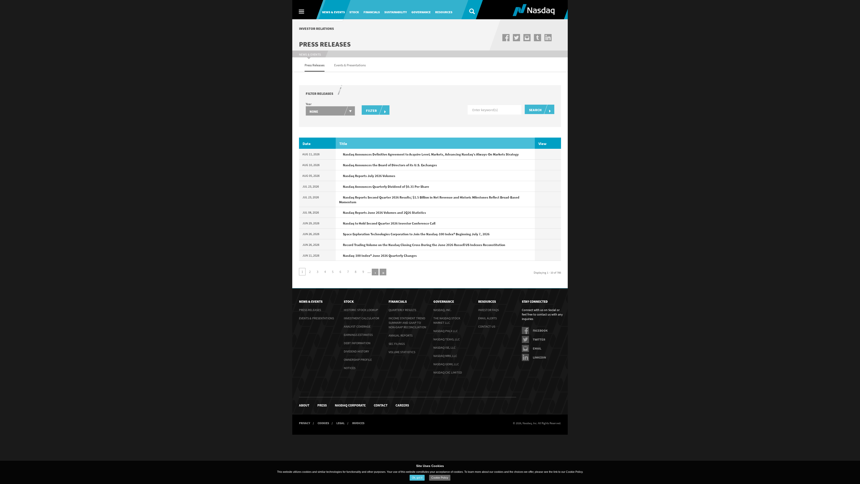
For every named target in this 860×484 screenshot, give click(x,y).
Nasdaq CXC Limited (447, 372)
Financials (371, 12)
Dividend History (356, 351)
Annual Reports (401, 335)
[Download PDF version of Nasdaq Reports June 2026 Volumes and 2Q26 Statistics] (541, 212)
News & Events (333, 12)
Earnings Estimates (358, 335)
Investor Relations (316, 28)
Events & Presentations (316, 318)
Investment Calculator (361, 318)
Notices (349, 368)
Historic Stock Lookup (361, 310)
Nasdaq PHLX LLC (445, 331)
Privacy (304, 423)
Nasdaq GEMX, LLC (446, 364)
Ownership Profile (358, 360)
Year (309, 104)
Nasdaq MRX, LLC (445, 356)
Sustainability (395, 12)
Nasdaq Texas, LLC (446, 339)
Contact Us (486, 326)
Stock (354, 12)
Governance (421, 12)
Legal (340, 423)
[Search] (468, 9)
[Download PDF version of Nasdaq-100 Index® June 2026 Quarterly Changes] (541, 255)
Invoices (358, 423)
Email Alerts (487, 318)
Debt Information (357, 343)
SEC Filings (397, 344)
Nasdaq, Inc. (442, 310)
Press (322, 405)
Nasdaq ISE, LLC (444, 348)
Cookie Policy (439, 477)
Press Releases (310, 310)
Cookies (323, 423)
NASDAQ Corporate (350, 405)
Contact (380, 405)
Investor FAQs (488, 310)
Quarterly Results (402, 310)
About (304, 405)
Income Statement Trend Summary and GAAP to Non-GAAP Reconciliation (407, 322)
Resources (443, 12)
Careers (402, 405)
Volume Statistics (402, 352)
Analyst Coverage (357, 326)
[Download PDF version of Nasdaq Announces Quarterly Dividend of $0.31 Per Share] (541, 186)
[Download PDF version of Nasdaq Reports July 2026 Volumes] (541, 176)
